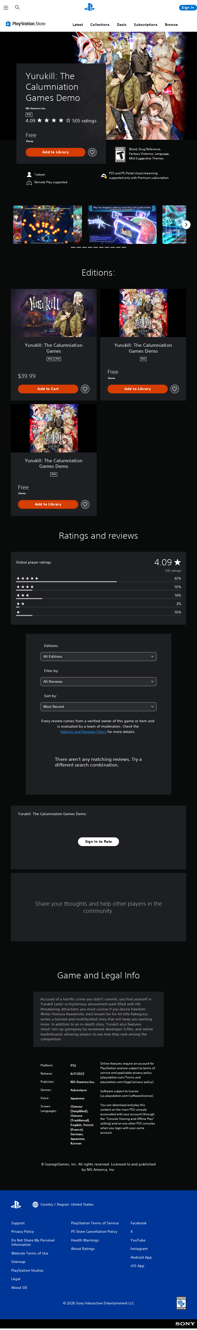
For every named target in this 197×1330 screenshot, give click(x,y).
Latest (78, 24)
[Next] (186, 224)
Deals (121, 24)
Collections (100, 24)
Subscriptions (145, 24)
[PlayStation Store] (26, 23)
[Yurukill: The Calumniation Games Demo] (47, 224)
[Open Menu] (6, 7)
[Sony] (185, 1327)
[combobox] (98, 656)
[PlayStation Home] (89, 8)
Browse (171, 24)
